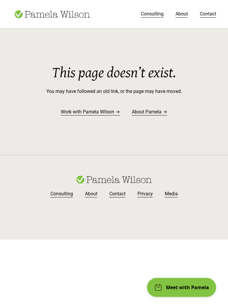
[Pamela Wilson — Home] (52, 14)
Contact (208, 14)
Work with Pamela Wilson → (90, 112)
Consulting (152, 14)
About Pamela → (149, 112)
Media (171, 194)
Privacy (145, 194)
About (181, 14)
